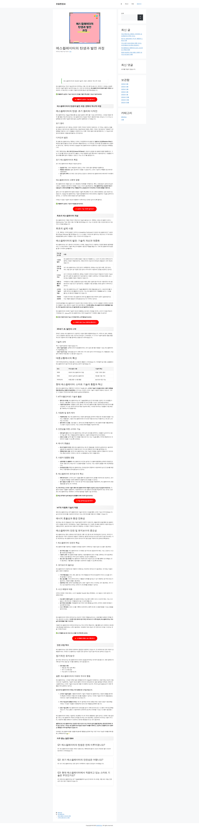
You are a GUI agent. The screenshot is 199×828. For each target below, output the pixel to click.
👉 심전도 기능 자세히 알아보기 (84, 209)
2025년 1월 (124, 94)
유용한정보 (61, 4)
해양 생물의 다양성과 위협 (64, 816)
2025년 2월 (124, 92)
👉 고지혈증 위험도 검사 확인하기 (85, 638)
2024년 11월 (125, 100)
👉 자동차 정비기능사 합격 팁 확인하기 (84, 322)
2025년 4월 (124, 86)
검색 (122, 13)
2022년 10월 (125, 102)
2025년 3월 (124, 89)
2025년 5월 (124, 84)
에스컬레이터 (61, 814)
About (126, 4)
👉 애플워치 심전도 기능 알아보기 (85, 99)
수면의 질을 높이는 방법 (64, 817)
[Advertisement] (84, 66)
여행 (132, 4)
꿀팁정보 (139, 4)
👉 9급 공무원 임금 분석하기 (84, 501)
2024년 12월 (125, 97)
